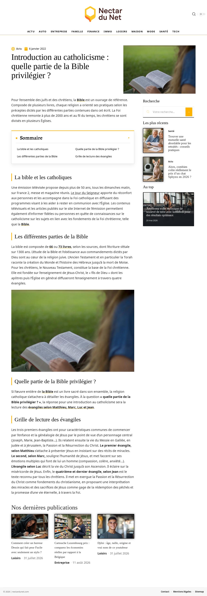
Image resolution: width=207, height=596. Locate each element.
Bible (81, 100)
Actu (170, 161)
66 (51, 247)
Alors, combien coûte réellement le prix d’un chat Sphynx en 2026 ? (179, 172)
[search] (194, 14)
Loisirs (16, 558)
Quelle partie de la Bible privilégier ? (97, 149)
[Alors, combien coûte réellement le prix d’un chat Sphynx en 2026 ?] (153, 169)
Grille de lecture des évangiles (93, 156)
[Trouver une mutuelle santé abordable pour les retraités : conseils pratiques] (153, 140)
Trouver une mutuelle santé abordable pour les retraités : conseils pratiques (179, 143)
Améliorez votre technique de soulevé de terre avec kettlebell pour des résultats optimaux (168, 212)
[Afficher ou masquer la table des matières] (86, 138)
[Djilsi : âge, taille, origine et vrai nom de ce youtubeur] (116, 526)
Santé (171, 131)
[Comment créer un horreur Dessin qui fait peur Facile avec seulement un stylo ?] (29, 526)
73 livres (64, 247)
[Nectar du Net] (103, 14)
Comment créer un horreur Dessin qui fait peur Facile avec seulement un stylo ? (27, 547)
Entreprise (62, 562)
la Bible (47, 392)
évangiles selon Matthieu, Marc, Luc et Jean (61, 407)
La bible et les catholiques (32, 149)
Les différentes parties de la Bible (37, 156)
